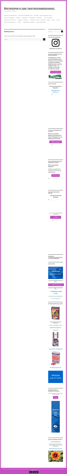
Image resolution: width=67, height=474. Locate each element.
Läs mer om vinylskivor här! (55, 298)
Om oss (58, 19)
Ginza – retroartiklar (48, 17)
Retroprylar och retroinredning (10, 15)
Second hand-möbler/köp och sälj (25, 15)
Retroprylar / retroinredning (29, 9)
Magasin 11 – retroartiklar (23, 19)
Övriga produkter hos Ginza (9, 19)
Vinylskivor (18, 17)
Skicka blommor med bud (55, 448)
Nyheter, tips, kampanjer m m (10, 22)
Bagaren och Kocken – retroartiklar (38, 19)
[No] (65, 470)
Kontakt (53, 19)
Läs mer (35, 472)
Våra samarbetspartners (41, 22)
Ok (30, 472)
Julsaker (48, 19)
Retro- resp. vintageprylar (9, 17)
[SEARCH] (62, 31)
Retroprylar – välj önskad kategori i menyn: (43, 15)
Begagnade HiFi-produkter (29, 22)
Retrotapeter (25, 17)
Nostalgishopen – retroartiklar (35, 17)
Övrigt (19, 22)
